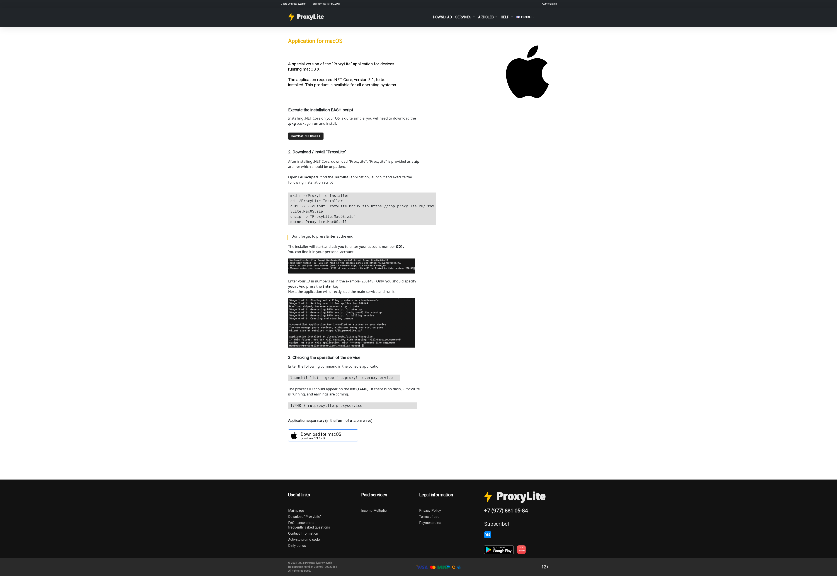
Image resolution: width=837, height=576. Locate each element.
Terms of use (429, 517)
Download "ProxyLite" (304, 517)
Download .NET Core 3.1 (305, 136)
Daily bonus (297, 546)
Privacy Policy (430, 510)
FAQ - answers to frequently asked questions (309, 525)
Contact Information (303, 533)
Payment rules (430, 523)
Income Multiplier (374, 510)
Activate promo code (304, 539)
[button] (465, 17)
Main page (296, 510)
